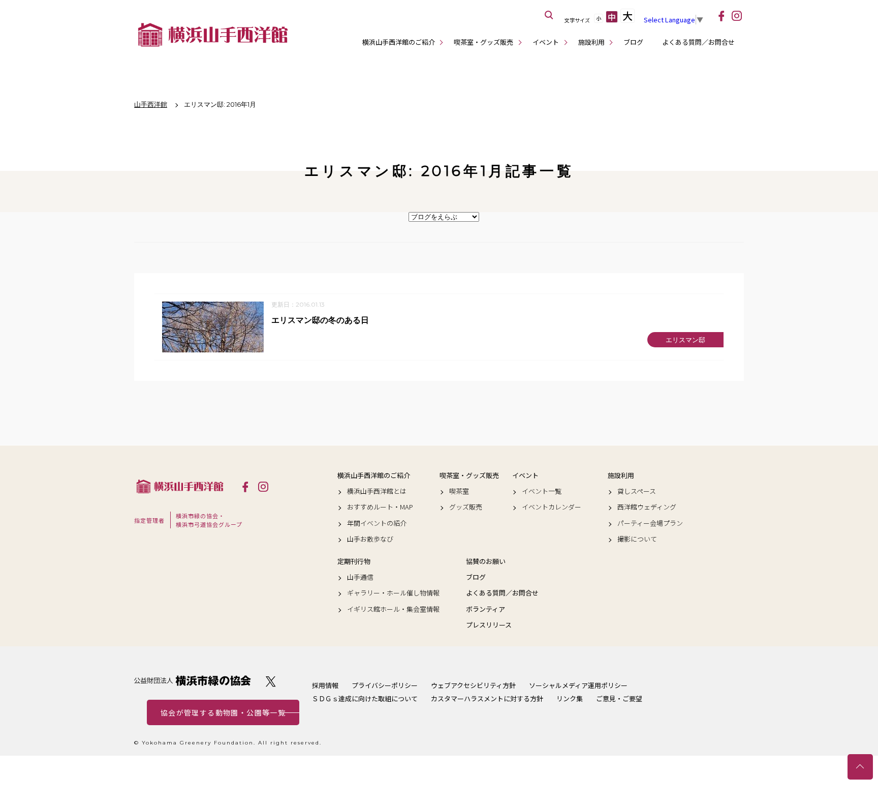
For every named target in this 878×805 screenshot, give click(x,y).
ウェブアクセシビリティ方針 (473, 685)
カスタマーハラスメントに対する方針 (487, 698)
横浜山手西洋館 (180, 486)
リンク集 (569, 698)
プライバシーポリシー (385, 685)
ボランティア (485, 609)
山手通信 (360, 577)
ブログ (633, 42)
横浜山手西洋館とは (376, 491)
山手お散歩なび (370, 539)
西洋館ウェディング (646, 507)
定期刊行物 (353, 561)
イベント (545, 42)
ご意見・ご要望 (619, 698)
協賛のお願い (486, 561)
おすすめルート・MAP (380, 507)
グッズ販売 (465, 507)
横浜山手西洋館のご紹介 (398, 42)
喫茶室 (459, 491)
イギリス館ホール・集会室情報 (393, 609)
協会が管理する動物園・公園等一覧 (223, 712)
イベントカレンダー (551, 507)
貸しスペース (636, 491)
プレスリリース (489, 625)
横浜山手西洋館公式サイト (213, 34)
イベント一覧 (541, 491)
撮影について (637, 539)
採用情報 (325, 685)
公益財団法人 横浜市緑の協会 (192, 680)
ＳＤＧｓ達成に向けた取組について (365, 698)
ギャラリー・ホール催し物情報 (393, 593)
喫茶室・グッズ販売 (483, 42)
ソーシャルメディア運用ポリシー (578, 685)
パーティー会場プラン (650, 523)
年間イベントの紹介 (376, 523)
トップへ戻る (860, 767)
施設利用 (591, 42)
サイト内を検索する (549, 15)
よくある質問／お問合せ (698, 42)
